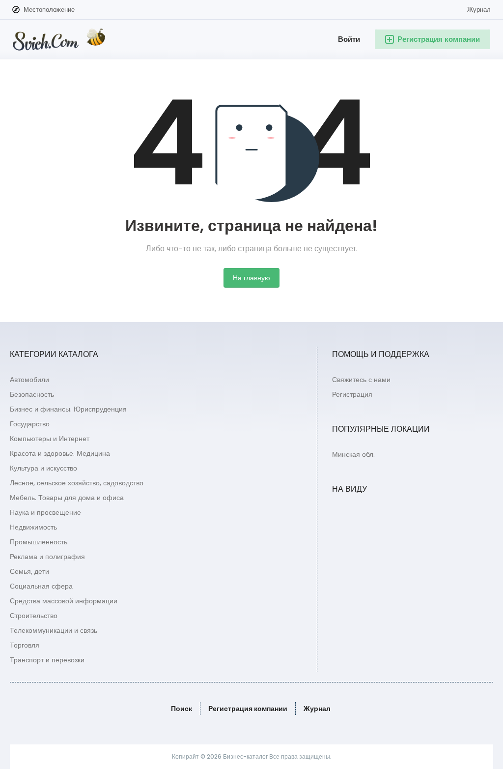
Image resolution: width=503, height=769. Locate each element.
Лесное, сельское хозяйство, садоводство (76, 483)
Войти (349, 39)
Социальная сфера (41, 586)
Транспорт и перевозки (47, 660)
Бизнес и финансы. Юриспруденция (68, 409)
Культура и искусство (43, 468)
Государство (30, 424)
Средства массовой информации (63, 601)
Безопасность (32, 394)
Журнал (479, 9)
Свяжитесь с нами (361, 379)
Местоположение (49, 9)
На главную (251, 278)
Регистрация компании (247, 708)
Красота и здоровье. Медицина (60, 453)
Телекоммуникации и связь (53, 630)
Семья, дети (29, 571)
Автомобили (29, 379)
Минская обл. (353, 454)
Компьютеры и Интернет (49, 439)
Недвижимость (33, 527)
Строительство (33, 616)
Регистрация (352, 394)
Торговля (24, 645)
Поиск (181, 708)
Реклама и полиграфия (47, 557)
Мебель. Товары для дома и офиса (67, 498)
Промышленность (38, 542)
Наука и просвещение (45, 512)
